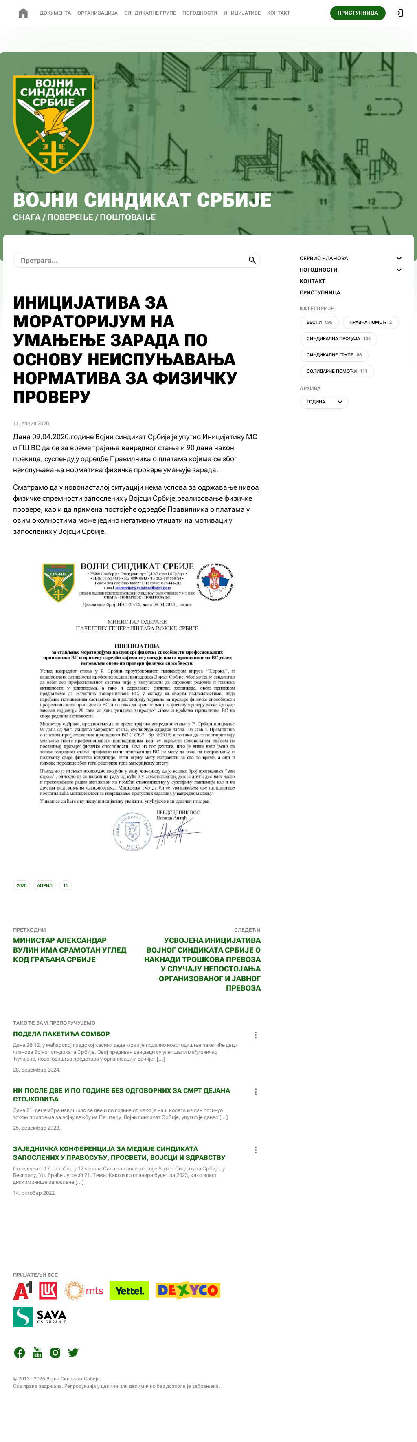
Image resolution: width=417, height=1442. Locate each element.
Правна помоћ (370, 322)
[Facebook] (19, 1354)
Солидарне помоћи (337, 371)
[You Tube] (37, 1354)
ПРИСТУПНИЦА (358, 13)
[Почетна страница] (23, 13)
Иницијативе (242, 13)
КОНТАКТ (312, 281)
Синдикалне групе (334, 355)
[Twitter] (73, 1354)
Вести (319, 322)
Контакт (278, 13)
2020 (21, 885)
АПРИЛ (45, 885)
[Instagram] (55, 1354)
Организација (97, 13)
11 (65, 885)
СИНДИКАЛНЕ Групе (150, 13)
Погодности (199, 13)
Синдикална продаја (339, 338)
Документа (55, 13)
